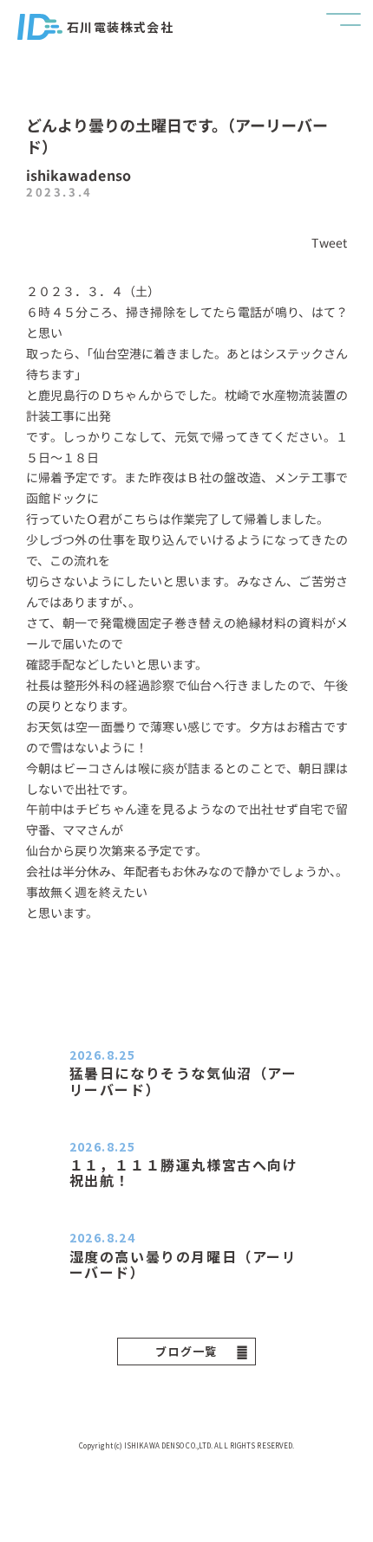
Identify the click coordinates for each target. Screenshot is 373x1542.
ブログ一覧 (186, 1351)
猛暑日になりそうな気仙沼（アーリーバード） (183, 1080)
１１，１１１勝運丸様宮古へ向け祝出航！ (183, 1172)
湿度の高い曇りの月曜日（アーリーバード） (183, 1264)
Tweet (329, 242)
